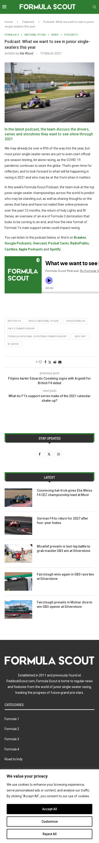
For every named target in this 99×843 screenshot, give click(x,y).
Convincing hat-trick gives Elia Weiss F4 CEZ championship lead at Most (64, 493)
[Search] (94, 7)
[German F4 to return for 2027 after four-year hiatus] (18, 525)
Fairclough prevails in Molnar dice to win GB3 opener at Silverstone (64, 604)
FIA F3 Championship (21, 328)
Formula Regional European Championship (37, 336)
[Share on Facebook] (45, 362)
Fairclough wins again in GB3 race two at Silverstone (65, 576)
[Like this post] (40, 362)
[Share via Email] (59, 362)
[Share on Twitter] (49, 362)
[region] (49, 806)
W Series (13, 344)
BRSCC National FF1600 (43, 321)
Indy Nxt (80, 336)
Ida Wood (26, 53)
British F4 (14, 321)
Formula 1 (12, 719)
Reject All (50, 834)
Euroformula (75, 321)
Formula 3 (12, 739)
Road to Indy (14, 759)
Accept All (49, 809)
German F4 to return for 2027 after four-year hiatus (62, 521)
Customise (49, 821)
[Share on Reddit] (54, 362)
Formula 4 (12, 749)
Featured (28, 22)
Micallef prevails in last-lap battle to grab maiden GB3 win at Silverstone (63, 549)
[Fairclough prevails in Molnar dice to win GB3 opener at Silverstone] (18, 609)
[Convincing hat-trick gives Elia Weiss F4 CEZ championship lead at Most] (18, 497)
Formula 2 (12, 729)
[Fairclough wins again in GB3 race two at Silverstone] (18, 581)
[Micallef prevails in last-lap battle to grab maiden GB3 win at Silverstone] (18, 553)
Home (9, 22)
